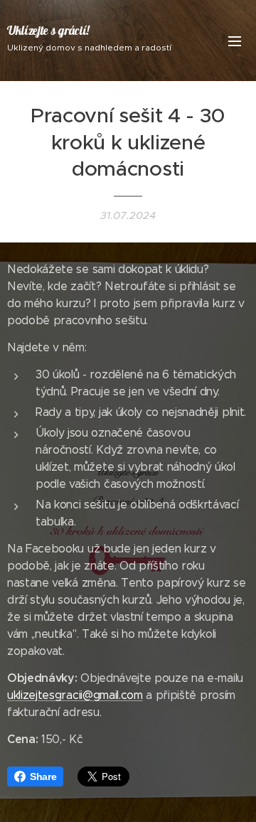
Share (43, 776)
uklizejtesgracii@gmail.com (75, 695)
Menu (234, 40)
